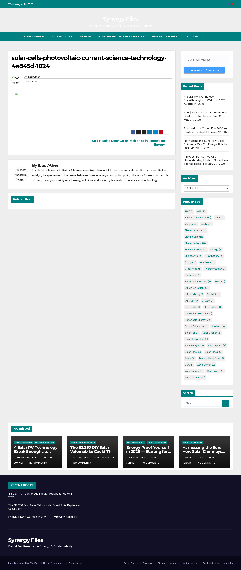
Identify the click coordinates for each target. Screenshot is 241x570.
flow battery (214, 255)
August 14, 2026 (27, 457)
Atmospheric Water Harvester (121, 36)
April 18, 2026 (138, 457)
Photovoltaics (213, 307)
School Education (196, 326)
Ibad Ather (34, 76)
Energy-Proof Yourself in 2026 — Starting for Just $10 (147, 451)
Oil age (207, 300)
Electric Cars (194, 236)
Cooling (206, 224)
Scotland (218, 326)
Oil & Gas (191, 300)
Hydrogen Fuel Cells (198, 281)
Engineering (193, 255)
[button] (224, 36)
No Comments (38, 463)
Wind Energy (194, 371)
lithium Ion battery (196, 287)
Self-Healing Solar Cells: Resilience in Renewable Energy (128, 142)
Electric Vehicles (195, 249)
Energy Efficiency (23, 442)
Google (190, 262)
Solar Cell (192, 332)
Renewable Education (198, 313)
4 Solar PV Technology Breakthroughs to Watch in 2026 (35, 451)
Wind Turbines (195, 377)
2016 (189, 211)
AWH (201, 211)
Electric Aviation (195, 230)
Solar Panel (193, 351)
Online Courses (33, 36)
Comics (191, 224)
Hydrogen (192, 275)
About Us (192, 36)
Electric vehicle (196, 243)
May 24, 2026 (81, 457)
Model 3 (213, 294)
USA (189, 364)
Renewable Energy (198, 319)
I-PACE (220, 281)
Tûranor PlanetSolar (211, 358)
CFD (219, 217)
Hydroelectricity (215, 268)
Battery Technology (198, 217)
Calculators (62, 36)
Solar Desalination (196, 339)
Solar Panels (213, 351)
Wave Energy (206, 364)
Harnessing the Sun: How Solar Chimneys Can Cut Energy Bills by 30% (205, 144)
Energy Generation (44, 442)
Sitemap (85, 36)
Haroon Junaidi (104, 457)
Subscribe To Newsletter (204, 70)
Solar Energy (194, 345)
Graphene (207, 262)
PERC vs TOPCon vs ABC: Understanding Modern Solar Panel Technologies (206, 160)
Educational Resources (83, 442)
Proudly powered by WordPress (24, 563)
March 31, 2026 (195, 457)
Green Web (193, 268)
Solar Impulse (217, 345)
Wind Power (215, 371)
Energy (216, 249)
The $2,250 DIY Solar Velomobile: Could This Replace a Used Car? (92, 451)
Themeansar (75, 563)
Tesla (190, 358)
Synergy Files (120, 18)
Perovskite (192, 307)
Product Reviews (164, 36)
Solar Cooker (211, 332)
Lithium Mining (194, 294)
